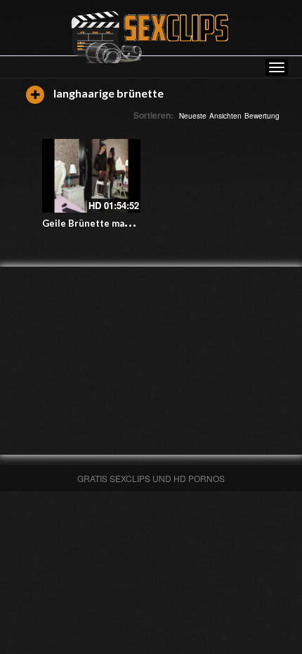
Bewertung (262, 116)
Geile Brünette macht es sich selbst (122, 223)
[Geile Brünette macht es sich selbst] (91, 176)
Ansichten (225, 116)
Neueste (192, 116)
